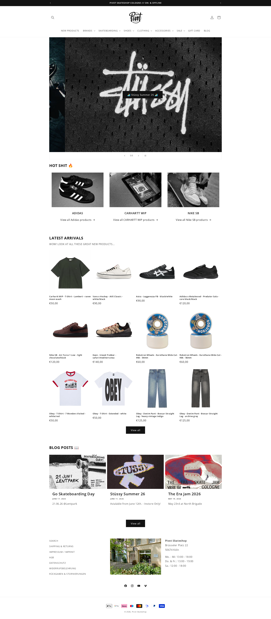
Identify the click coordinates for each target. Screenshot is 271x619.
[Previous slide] (124, 155)
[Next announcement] (220, 3)
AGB (51, 557)
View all (135, 430)
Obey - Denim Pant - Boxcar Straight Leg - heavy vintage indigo (155, 415)
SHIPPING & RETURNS (61, 546)
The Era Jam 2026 (184, 493)
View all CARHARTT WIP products (134, 220)
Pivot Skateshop (139, 612)
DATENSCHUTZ (57, 562)
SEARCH (53, 540)
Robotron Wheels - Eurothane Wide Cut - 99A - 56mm (201, 356)
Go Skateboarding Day (73, 493)
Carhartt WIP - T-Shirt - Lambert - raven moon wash (70, 297)
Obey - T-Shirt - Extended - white (109, 413)
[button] (52, 17)
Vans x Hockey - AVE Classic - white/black (108, 297)
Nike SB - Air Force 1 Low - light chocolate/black (65, 356)
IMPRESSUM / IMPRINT (62, 551)
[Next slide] (138, 155)
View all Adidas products (75, 220)
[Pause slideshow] (146, 155)
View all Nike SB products (192, 220)
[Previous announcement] (50, 3)
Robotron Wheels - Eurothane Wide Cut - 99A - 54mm (157, 356)
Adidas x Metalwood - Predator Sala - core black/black (199, 297)
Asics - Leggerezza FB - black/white (154, 296)
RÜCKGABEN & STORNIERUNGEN (67, 573)
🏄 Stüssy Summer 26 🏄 (135, 94)
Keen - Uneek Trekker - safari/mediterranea (104, 356)
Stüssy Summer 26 (127, 493)
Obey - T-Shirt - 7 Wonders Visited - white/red (67, 415)
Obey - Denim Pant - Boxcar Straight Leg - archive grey (199, 415)
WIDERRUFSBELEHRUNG (62, 568)
